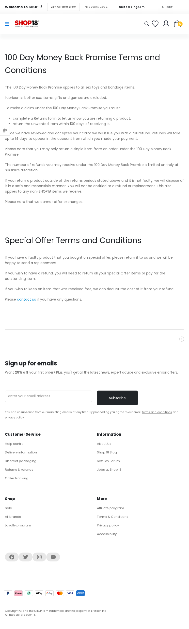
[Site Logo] (27, 23)
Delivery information (21, 452)
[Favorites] (156, 23)
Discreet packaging (20, 461)
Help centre (14, 443)
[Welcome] (166, 23)
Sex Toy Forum (108, 461)
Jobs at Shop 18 (109, 469)
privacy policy (14, 417)
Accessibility (107, 534)
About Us (104, 443)
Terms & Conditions (112, 516)
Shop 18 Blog (107, 452)
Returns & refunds (19, 469)
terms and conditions (157, 412)
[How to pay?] (44, 593)
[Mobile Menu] (9, 24)
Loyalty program (18, 525)
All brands (13, 516)
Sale (8, 508)
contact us (26, 299)
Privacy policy (108, 525)
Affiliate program (110, 508)
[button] (147, 24)
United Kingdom (131, 7)
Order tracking (16, 478)
